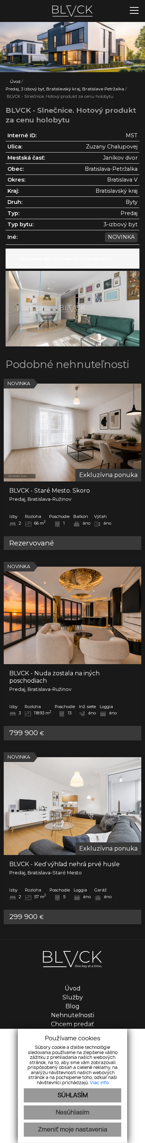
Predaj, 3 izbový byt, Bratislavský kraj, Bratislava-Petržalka (65, 89)
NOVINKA (121, 237)
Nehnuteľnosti (72, 1015)
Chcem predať (72, 1024)
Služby (72, 997)
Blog (72, 1006)
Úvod (14, 81)
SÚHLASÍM (73, 1095)
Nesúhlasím (72, 1112)
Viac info (99, 1082)
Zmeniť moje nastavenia (72, 1130)
